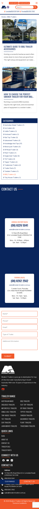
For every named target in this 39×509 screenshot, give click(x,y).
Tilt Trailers (9, 159)
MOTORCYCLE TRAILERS (9, 408)
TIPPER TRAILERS (26, 412)
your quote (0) (24, 3)
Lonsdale (8, 11)
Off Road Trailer (11, 150)
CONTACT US (5, 443)
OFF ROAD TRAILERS (26, 408)
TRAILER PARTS (6, 450)
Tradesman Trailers (12, 165)
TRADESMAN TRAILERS (27, 426)
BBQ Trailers (10, 174)
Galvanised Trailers (12, 140)
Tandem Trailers (11, 171)
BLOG (3, 436)
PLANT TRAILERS (25, 422)
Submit (7, 356)
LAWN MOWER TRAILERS (9, 426)
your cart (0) (14, 3)
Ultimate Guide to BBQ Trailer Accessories (18, 48)
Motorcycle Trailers (12, 147)
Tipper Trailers (10, 162)
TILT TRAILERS (6, 419)
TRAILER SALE (5, 446)
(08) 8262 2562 (30, 11)
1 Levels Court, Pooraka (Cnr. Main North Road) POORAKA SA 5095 (19, 485)
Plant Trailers (10, 153)
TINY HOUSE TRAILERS (8, 415)
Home (3, 17)
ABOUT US (4, 439)
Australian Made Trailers (14, 125)
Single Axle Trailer (12, 156)
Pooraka (23, 11)
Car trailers (9, 128)
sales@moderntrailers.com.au (19, 229)
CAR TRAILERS (6, 422)
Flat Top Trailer (11, 137)
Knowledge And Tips (13, 143)
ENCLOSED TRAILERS (8, 404)
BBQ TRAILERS (25, 401)
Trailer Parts (10, 168)
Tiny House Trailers (12, 177)
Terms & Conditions (19, 503)
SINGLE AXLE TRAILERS (8, 412)
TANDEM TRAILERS (26, 415)
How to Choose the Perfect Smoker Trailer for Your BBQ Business (18, 96)
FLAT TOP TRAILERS (26, 404)
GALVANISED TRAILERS (27, 419)
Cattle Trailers (10, 131)
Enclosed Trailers (11, 134)
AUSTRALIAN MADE (7, 401)
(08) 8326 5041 (15, 11)
